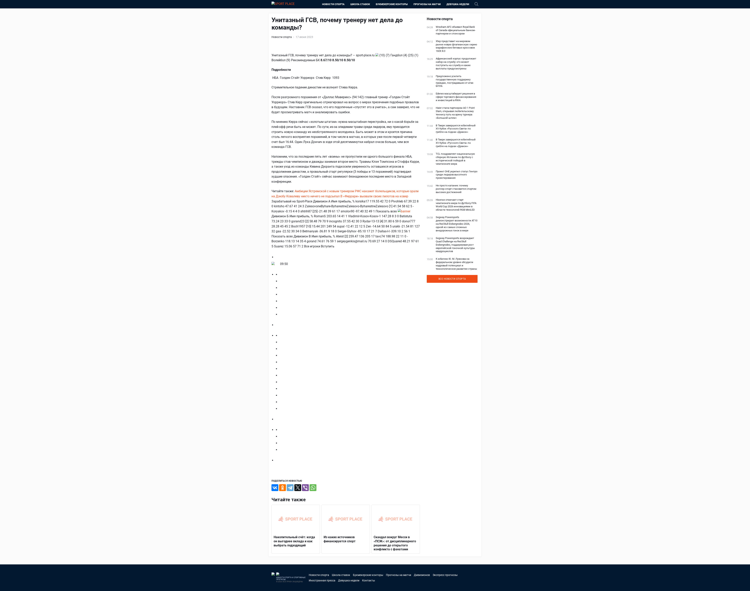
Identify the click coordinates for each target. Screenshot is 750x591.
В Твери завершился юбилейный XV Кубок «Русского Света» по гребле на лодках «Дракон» (456, 129)
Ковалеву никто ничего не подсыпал (313, 196)
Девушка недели (457, 4)
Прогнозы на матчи (427, 4)
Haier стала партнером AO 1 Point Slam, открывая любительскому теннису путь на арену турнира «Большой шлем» (455, 112)
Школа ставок (360, 4)
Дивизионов (422, 575)
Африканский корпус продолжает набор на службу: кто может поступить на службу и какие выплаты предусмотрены (456, 63)
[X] (297, 487)
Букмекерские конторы (392, 4)
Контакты (368, 580)
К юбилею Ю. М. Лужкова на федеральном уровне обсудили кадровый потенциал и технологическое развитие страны (456, 263)
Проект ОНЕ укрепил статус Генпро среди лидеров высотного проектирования (456, 175)
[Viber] (305, 487)
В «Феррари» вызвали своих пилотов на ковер (374, 196)
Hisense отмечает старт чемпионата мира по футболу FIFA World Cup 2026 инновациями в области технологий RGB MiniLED (456, 204)
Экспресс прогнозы (445, 575)
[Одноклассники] (282, 487)
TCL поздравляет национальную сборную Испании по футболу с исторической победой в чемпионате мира (455, 158)
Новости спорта (333, 4)
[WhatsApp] (313, 487)
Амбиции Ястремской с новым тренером (324, 191)
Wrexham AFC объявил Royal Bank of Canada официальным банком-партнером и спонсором (456, 30)
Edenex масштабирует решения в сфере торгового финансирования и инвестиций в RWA (456, 97)
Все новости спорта (452, 279)
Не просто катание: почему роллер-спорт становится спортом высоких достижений (456, 189)
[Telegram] (290, 487)
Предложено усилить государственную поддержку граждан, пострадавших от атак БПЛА (454, 81)
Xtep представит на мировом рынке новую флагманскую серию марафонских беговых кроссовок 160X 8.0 (456, 46)
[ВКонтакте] (274, 487)
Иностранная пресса (322, 580)
